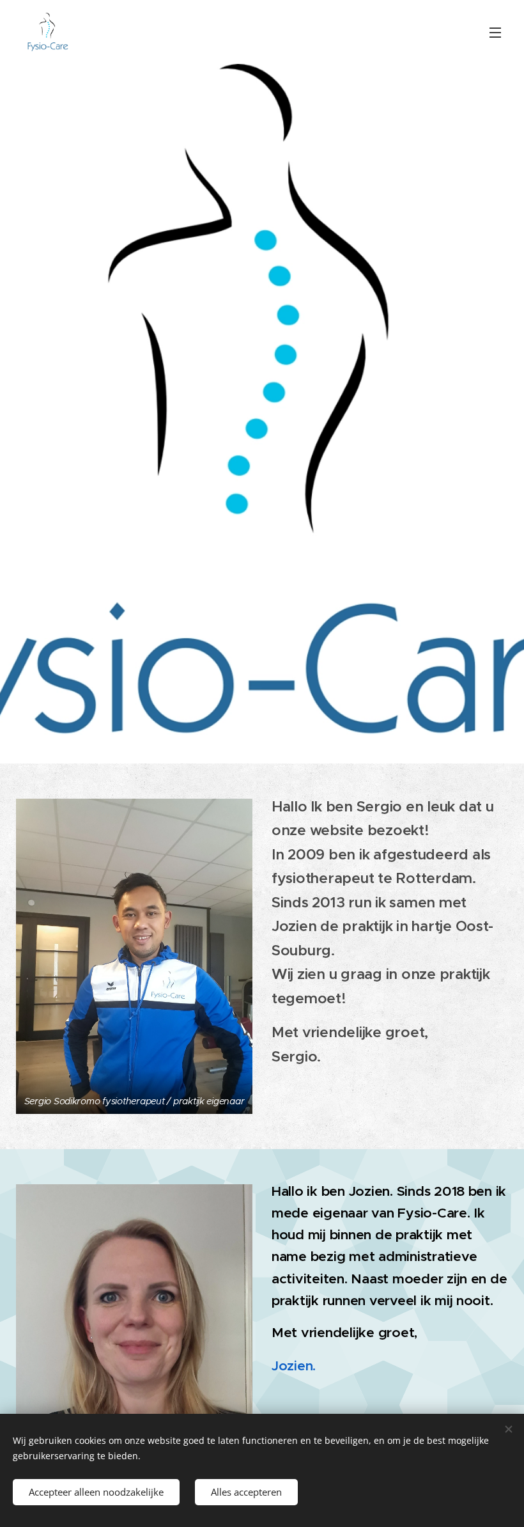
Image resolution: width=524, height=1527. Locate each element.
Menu (495, 32)
